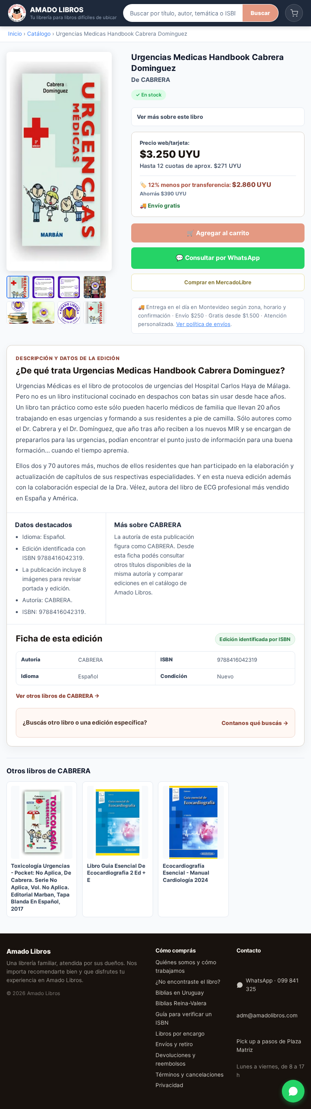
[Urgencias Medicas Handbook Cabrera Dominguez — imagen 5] (17, 312)
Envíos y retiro (174, 1044)
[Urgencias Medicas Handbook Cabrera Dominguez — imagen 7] (69, 312)
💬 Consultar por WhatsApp (218, 258)
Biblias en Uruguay (180, 992)
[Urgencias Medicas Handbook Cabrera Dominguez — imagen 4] (94, 287)
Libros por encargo (180, 1033)
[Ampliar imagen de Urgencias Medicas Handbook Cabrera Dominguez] (63, 161)
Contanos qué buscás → (255, 723)
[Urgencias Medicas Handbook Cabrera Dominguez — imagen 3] (69, 287)
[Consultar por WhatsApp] (293, 1091)
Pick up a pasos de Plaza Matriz (268, 1045)
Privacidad (169, 1085)
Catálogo (39, 33)
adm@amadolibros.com (267, 1015)
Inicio (15, 33)
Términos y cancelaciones (190, 1074)
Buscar (260, 13)
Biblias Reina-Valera (181, 1003)
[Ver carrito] (294, 13)
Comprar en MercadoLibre (217, 282)
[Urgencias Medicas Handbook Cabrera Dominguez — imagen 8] (94, 312)
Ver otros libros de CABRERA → (58, 696)
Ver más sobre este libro (170, 117)
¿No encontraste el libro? (188, 981)
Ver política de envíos (203, 324)
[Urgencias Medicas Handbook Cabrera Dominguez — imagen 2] (43, 287)
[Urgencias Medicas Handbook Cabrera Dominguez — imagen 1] (17, 287)
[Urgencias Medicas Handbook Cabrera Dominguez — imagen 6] (43, 312)
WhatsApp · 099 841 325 (272, 984)
